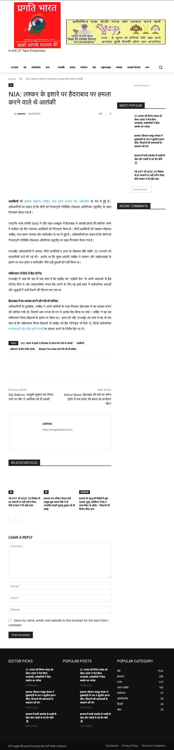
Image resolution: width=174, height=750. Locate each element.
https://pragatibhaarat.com (57, 429)
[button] (161, 67)
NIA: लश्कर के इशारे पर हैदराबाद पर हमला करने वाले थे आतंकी (46, 343)
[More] (88, 124)
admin (21, 113)
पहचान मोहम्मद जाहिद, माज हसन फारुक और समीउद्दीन (57, 201)
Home (12, 79)
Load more (140, 189)
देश (20, 79)
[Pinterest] (58, 124)
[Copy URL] (78, 124)
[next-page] (18, 519)
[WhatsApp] (68, 124)
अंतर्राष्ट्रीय (84, 492)
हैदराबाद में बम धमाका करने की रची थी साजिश (57, 349)
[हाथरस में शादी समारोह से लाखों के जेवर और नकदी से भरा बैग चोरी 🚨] (124, 159)
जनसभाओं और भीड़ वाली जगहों (25, 329)
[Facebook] (39, 124)
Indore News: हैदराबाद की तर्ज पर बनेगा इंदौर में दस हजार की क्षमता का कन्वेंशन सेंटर (87, 399)
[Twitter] (49, 124)
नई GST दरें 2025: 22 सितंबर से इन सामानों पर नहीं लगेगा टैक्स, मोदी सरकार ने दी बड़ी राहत (24, 502)
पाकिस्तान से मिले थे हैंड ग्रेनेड (22, 349)
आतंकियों (80, 343)
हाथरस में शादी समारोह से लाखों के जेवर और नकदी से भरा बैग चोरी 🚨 (149, 159)
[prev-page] (11, 519)
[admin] (11, 114)
